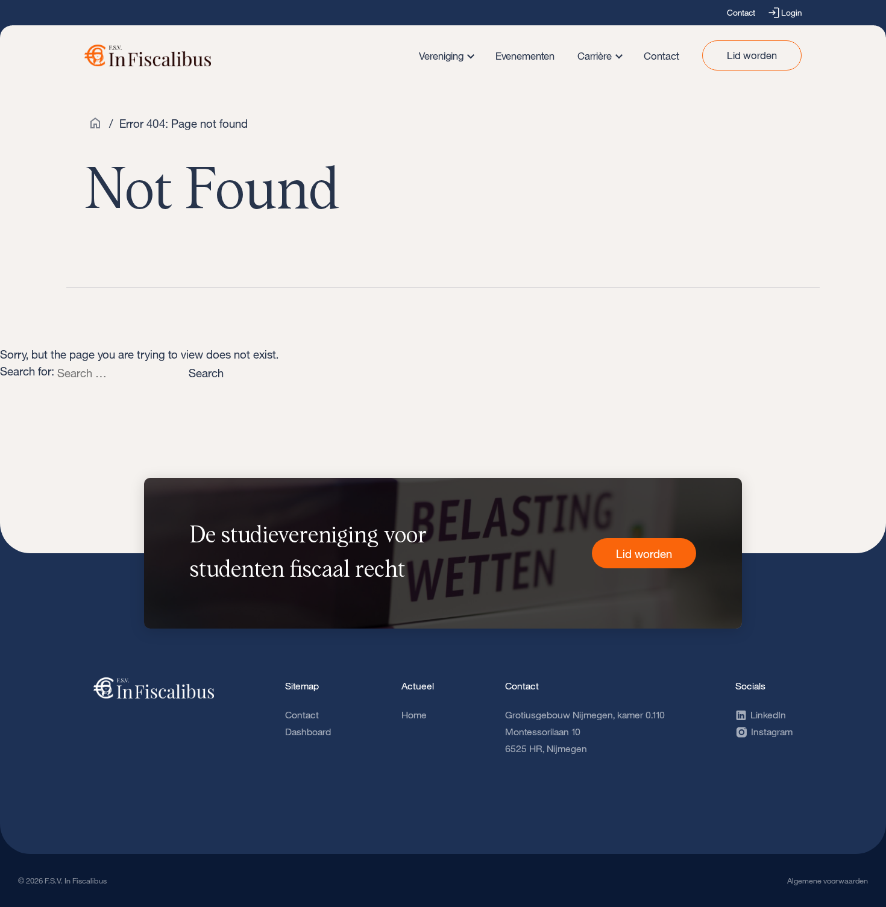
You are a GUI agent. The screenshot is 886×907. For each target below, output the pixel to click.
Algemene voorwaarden (827, 880)
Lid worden (752, 55)
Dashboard (308, 732)
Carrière (594, 55)
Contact (741, 12)
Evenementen (525, 55)
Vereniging (441, 55)
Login (791, 12)
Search (206, 372)
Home (414, 715)
